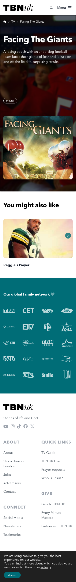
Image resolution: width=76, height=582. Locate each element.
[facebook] (25, 426)
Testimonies (12, 534)
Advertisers (12, 483)
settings (46, 567)
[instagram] (13, 426)
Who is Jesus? (53, 478)
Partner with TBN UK (56, 526)
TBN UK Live (50, 461)
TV (13, 21)
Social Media (13, 518)
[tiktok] (19, 426)
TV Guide (48, 452)
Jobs (7, 474)
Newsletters (12, 526)
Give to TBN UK (53, 504)
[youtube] (5, 426)
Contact (9, 491)
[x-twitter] (32, 426)
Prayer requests (53, 469)
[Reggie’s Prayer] (38, 238)
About (8, 452)
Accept (12, 575)
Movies (10, 100)
